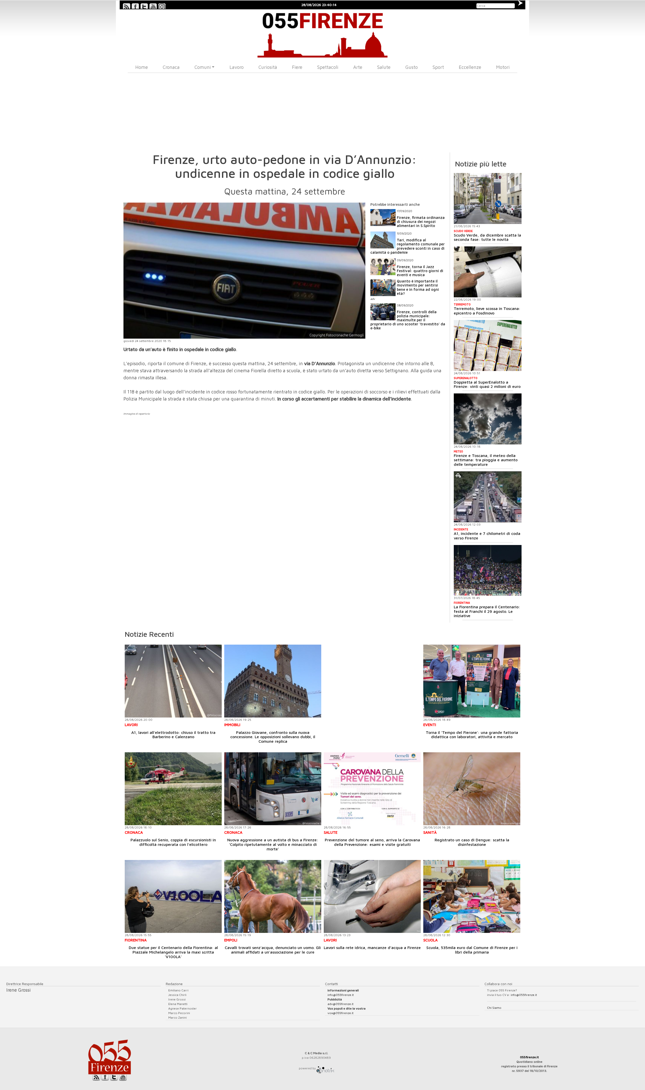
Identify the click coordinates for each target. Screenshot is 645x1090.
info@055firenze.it (341, 995)
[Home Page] (322, 33)
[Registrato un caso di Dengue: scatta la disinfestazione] (471, 788)
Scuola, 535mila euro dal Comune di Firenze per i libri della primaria (472, 949)
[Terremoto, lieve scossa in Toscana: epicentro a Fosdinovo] (488, 271)
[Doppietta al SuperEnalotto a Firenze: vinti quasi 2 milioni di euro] (488, 345)
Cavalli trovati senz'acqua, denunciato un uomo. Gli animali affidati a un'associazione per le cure (273, 949)
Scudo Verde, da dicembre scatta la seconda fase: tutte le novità (487, 237)
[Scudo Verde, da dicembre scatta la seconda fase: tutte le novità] (488, 198)
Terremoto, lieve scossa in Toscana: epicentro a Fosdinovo (487, 310)
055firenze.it (529, 1057)
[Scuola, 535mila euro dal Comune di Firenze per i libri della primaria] (471, 896)
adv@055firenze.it (340, 1004)
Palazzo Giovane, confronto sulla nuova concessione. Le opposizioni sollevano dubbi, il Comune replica (272, 736)
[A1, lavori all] (173, 681)
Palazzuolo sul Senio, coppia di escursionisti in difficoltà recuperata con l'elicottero (173, 842)
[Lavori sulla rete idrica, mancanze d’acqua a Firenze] (372, 896)
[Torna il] (471, 681)
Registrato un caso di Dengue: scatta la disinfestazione (472, 842)
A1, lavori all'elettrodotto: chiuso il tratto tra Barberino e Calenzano (173, 734)
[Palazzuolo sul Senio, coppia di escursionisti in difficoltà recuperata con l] (173, 788)
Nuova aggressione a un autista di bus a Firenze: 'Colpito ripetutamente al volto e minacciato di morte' (272, 844)
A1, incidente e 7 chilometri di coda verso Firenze (487, 535)
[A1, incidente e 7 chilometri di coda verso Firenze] (488, 496)
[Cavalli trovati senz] (272, 896)
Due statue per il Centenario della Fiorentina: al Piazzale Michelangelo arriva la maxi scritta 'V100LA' (173, 952)
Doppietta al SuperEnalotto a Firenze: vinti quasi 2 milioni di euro (487, 384)
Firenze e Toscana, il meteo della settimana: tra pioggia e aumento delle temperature (486, 460)
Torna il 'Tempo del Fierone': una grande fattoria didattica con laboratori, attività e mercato (472, 734)
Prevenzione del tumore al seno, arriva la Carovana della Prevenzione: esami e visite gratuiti (372, 842)
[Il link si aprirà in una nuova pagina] (325, 1068)
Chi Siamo (494, 1008)
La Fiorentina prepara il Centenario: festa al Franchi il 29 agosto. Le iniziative (487, 611)
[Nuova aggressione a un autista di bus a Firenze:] (272, 788)
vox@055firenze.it (340, 1013)
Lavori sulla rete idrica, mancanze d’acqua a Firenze (372, 947)
